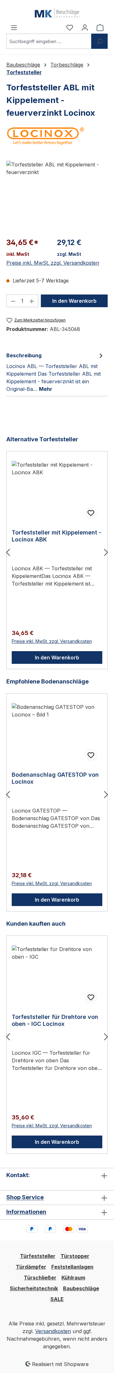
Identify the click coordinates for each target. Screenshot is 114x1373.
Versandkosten (53, 1331)
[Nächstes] (106, 552)
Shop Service (25, 1197)
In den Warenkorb (74, 301)
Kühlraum (73, 1277)
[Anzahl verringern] (13, 301)
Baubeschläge (81, 1288)
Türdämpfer (31, 1267)
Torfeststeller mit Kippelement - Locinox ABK (56, 536)
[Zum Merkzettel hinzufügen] (91, 513)
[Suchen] (99, 41)
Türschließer (40, 1277)
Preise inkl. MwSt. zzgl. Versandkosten (52, 263)
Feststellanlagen (72, 1267)
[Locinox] (57, 136)
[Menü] (14, 27)
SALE (57, 1299)
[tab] (55, 371)
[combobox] (49, 41)
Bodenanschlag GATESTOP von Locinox (55, 778)
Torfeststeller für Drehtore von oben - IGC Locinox (55, 1020)
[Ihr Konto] (84, 27)
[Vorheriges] (8, 552)
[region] (57, 196)
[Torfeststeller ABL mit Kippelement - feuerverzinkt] (57, 196)
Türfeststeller (37, 1256)
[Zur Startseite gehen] (57, 11)
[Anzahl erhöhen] (32, 301)
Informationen (26, 1211)
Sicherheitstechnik (34, 1288)
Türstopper (74, 1256)
